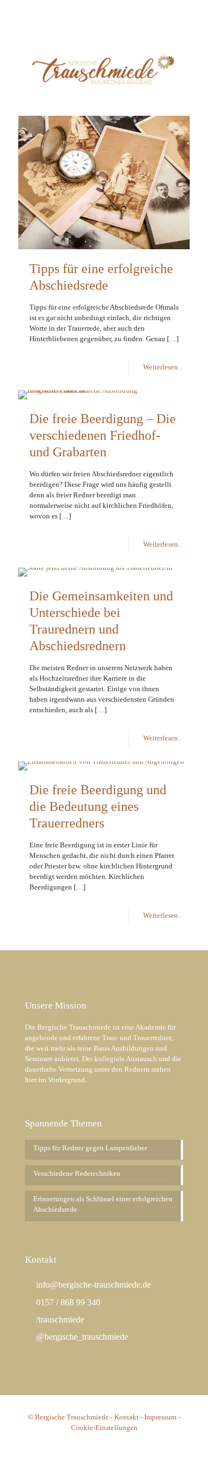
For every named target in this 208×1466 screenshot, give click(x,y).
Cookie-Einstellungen (104, 1427)
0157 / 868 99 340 (67, 1302)
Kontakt (126, 1417)
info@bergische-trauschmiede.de (92, 1284)
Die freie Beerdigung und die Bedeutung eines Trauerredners (97, 806)
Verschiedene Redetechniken (76, 1173)
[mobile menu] (193, 43)
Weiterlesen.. (162, 367)
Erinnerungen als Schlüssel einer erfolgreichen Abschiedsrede (103, 1204)
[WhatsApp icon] (91, 11)
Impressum (160, 1417)
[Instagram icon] (118, 11)
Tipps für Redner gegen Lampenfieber (90, 1148)
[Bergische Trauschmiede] (104, 68)
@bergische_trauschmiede (81, 1336)
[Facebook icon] (104, 11)
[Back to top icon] (185, 1443)
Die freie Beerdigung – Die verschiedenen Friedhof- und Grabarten (102, 435)
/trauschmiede (59, 1319)
